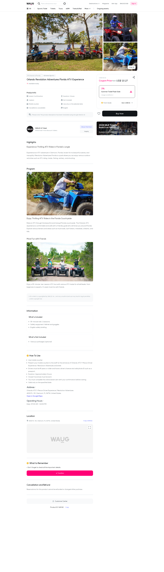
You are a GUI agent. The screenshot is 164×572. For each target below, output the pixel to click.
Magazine (105, 3)
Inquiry (86, 131)
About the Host (86, 127)
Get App (114, 3)
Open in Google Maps (35, 396)
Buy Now (120, 113)
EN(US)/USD (124, 3)
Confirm (61, 473)
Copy (67, 507)
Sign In (134, 3)
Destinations (93, 3)
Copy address (87, 420)
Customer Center (61, 501)
